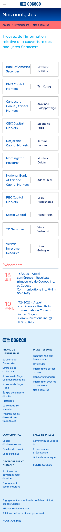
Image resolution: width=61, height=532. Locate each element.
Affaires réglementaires (16, 508)
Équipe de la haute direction (13, 394)
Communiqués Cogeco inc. (45, 442)
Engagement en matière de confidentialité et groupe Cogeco (28, 502)
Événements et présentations (41, 451)
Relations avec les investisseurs (43, 357)
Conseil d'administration (12, 442)
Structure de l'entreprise (9, 361)
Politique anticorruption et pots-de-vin (24, 513)
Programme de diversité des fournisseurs (11, 417)
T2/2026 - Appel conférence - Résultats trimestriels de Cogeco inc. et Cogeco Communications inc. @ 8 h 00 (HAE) (36, 312)
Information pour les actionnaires (44, 383)
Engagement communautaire (11, 485)
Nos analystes (41, 389)
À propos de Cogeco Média (14, 386)
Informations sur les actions (44, 370)
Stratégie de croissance (9, 369)
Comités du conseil (13, 449)
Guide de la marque (44, 457)
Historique (8, 400)
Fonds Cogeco (42, 464)
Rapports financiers (44, 376)
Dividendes (39, 364)
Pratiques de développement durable (11, 475)
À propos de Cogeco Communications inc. (14, 378)
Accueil (6, 24)
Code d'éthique (11, 453)
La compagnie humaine (11, 407)
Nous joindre (12, 520)
